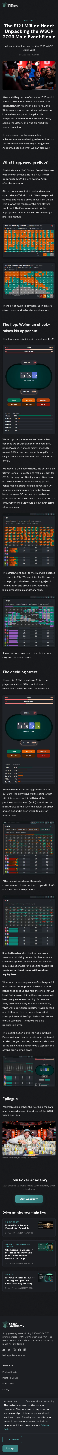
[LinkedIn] (25, 1350)
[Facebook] (19, 1350)
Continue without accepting (40, 1401)
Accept (10, 1448)
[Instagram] (14, 1350)
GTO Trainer (8, 1383)
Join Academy (29, 1198)
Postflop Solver (10, 1377)
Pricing (5, 1389)
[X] (9, 1350)
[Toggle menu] (52, 5)
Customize (12, 1439)
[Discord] (3, 1350)
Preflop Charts (9, 1372)
